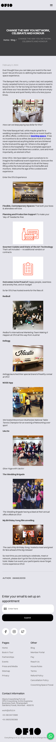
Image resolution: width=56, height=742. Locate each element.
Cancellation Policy (40, 680)
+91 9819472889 (10, 715)
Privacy (5, 675)
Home (6, 40)
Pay (32, 657)
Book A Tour (7, 652)
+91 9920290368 (10, 719)
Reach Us (35, 661)
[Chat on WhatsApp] (50, 736)
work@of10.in (8, 710)
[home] (6, 5)
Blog (13, 40)
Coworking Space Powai (42, 685)
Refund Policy (37, 675)
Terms (34, 671)
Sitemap (6, 671)
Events (5, 661)
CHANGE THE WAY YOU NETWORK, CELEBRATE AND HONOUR (34, 40)
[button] (51, 5)
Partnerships (8, 657)
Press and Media (10, 666)
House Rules (36, 666)
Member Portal (38, 652)
